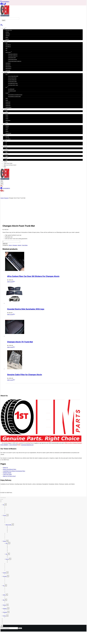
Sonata (7, 116)
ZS (6, 144)
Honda (4, 541)
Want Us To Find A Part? (10, 165)
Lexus (5, 161)
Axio (6, 50)
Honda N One (8, 105)
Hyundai (4, 576)
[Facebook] (2, 4)
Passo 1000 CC (8, 66)
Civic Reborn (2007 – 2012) (13, 85)
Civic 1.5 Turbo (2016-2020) (13, 76)
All (3, 504)
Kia (3, 585)
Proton (4, 615)
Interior (19, 245)
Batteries (7, 39)
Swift (6, 111)
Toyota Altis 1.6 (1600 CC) (12, 54)
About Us (5, 467)
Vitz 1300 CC (8, 64)
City (6, 554)
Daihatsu (5, 608)
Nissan (4, 605)
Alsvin (10, 245)
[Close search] (2, 626)
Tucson (7, 118)
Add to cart (5, 243)
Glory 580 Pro (8, 138)
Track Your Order (8, 163)
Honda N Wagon (8, 107)
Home (2, 198)
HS (6, 142)
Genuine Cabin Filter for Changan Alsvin (24, 374)
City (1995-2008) (11, 89)
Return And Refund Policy (9, 469)
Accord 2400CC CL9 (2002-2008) (14, 96)
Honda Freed (8, 101)
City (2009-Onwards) (12, 90)
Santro (7, 122)
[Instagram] (3, 4)
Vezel (7, 98)
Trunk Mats (25, 245)
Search (3, 20)
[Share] (3, 497)
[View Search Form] (2, 181)
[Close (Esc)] (5, 497)
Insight (7, 100)
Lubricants (7, 35)
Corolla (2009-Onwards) (12, 59)
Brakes (7, 37)
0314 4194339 (13, 444)
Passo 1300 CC (8, 68)
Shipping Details (7, 472)
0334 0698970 (4, 444)
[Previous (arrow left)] (1, 499)
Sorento (7, 127)
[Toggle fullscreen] (2, 497)
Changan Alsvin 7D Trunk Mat (20, 342)
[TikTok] (5, 4)
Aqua (6, 43)
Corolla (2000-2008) (12, 57)
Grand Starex (8, 120)
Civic (7, 543)
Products (6, 198)
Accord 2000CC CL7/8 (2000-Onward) (15, 94)
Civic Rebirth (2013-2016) (12, 83)
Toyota (4, 515)
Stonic (7, 129)
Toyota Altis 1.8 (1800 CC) (12, 55)
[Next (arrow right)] (2, 499)
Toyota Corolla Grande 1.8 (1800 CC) (14, 61)
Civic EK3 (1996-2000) (12, 79)
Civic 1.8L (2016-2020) (12, 77)
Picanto (7, 131)
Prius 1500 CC (8, 44)
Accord (7, 559)
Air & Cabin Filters (9, 30)
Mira (6, 152)
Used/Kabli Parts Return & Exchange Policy (14, 471)
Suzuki (4, 572)
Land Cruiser (8, 70)
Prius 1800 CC (8, 46)
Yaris (6, 48)
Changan (14, 245)
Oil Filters (7, 32)
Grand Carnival (8, 133)
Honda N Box (8, 103)
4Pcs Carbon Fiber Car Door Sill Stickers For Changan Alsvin (33, 276)
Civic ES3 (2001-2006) (12, 81)
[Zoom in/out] (1, 497)
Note (6, 148)
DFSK (4, 594)
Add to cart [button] (10, 281)
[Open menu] (2, 183)
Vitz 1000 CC (8, 63)
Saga (6, 159)
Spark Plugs (8, 33)
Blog (5, 166)
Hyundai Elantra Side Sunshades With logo (25, 309)
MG (3, 600)
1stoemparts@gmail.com (27, 444)
